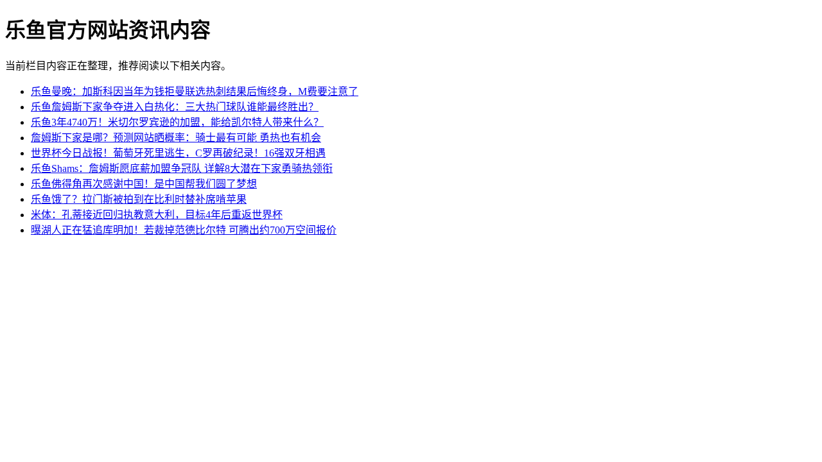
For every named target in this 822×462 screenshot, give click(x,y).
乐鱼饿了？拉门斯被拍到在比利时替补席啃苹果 (139, 199)
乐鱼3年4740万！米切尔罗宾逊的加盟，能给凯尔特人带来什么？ (177, 122)
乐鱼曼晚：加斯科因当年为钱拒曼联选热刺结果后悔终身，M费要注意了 (194, 91)
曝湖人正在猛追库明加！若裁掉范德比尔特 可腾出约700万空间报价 (184, 230)
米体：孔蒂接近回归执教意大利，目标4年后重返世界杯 (157, 214)
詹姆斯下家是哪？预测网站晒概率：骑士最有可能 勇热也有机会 (176, 137)
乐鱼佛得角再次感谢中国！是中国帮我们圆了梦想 (144, 183)
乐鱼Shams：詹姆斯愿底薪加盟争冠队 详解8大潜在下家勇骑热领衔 (182, 168)
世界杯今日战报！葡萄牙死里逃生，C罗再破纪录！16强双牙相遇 (178, 153)
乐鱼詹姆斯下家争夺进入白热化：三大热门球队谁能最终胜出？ (175, 106)
